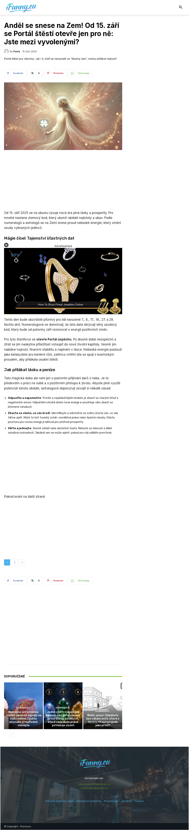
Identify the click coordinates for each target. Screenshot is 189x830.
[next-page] (12, 735)
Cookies (139, 801)
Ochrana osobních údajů (59, 801)
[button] (180, 7)
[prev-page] (6, 735)
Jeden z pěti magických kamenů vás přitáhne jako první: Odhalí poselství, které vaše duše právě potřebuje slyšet (63, 718)
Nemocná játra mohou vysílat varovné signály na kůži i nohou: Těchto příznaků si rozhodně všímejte (23, 718)
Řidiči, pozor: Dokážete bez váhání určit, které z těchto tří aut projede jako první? (102, 720)
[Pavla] (7, 51)
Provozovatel (111, 801)
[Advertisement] (63, 181)
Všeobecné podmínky (88, 801)
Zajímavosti (23, 708)
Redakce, (128, 801)
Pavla (16, 51)
